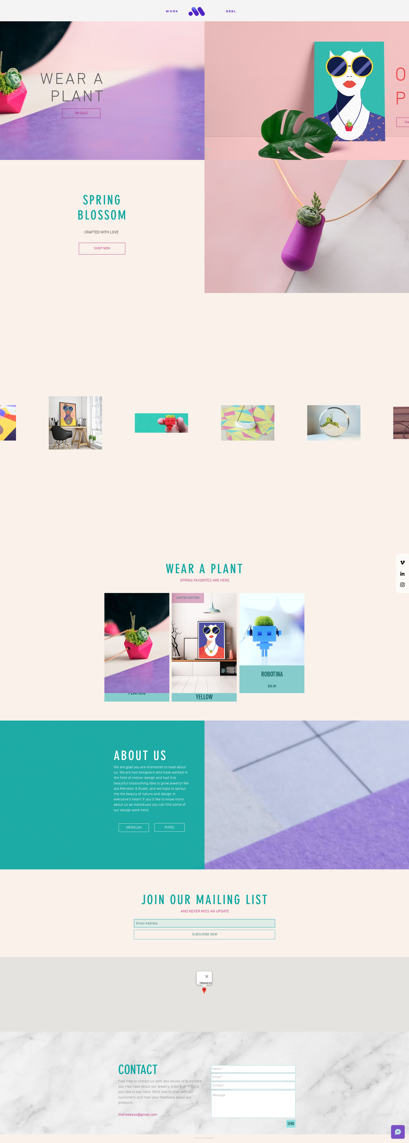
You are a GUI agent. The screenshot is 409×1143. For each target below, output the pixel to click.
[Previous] (23, 90)
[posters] (202, 149)
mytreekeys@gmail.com (137, 1115)
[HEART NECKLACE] (206, 149)
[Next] (386, 90)
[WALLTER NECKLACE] (210, 149)
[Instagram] (402, 585)
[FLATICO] (198, 149)
